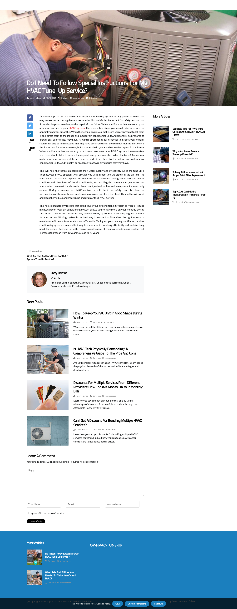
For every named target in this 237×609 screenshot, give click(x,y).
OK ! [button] (117, 603)
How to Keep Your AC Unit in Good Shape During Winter (107, 315)
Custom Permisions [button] (137, 603)
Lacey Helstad (35, 98)
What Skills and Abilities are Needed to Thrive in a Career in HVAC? (61, 575)
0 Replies (93, 98)
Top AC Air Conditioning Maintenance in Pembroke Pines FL (189, 194)
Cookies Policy (103, 603)
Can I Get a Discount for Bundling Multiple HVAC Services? (107, 422)
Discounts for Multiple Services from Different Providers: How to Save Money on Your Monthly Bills (108, 386)
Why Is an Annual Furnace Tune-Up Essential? (186, 153)
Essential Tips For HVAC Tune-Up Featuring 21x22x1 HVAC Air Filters (189, 131)
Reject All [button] (158, 603)
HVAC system (77, 127)
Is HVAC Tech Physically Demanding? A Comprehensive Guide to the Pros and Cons (104, 350)
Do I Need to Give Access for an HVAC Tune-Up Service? (62, 555)
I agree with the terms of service (47, 513)
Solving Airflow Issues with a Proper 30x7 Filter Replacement (189, 174)
